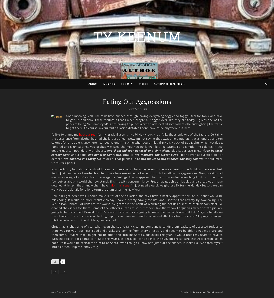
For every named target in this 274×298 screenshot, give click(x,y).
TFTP (63, 271)
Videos (143, 83)
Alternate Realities (168, 83)
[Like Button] (55, 261)
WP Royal (71, 292)
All (54, 271)
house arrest (88, 134)
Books (125, 83)
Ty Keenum (137, 38)
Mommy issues (120, 185)
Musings (109, 83)
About (93, 83)
